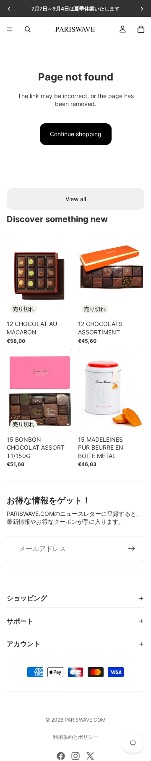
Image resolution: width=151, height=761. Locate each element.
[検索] (27, 29)
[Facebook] (61, 756)
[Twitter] (90, 756)
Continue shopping (76, 133)
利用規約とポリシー (75, 737)
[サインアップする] (132, 548)
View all (75, 198)
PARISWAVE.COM (85, 720)
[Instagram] (75, 756)
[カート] (141, 29)
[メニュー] (9, 29)
